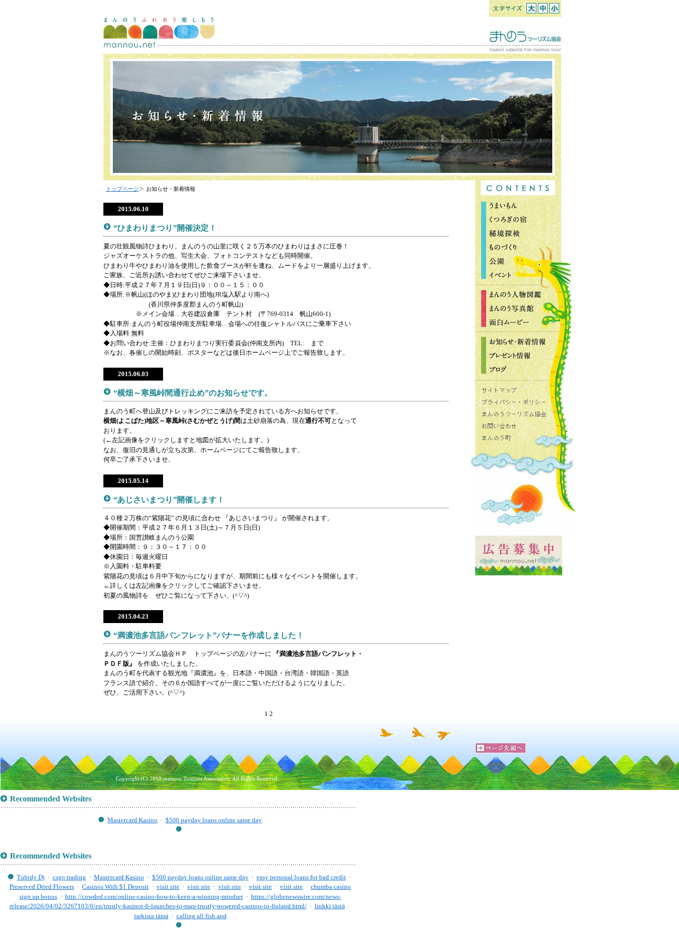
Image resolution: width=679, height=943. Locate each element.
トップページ (122, 189)
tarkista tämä (151, 916)
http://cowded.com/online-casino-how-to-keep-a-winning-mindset (154, 896)
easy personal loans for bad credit (301, 877)
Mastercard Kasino (132, 820)
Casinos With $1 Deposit (115, 886)
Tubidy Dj (31, 877)
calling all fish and (201, 916)
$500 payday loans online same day (214, 820)
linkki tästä (330, 906)
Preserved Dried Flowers (41, 886)
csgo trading (69, 877)
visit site (168, 886)
